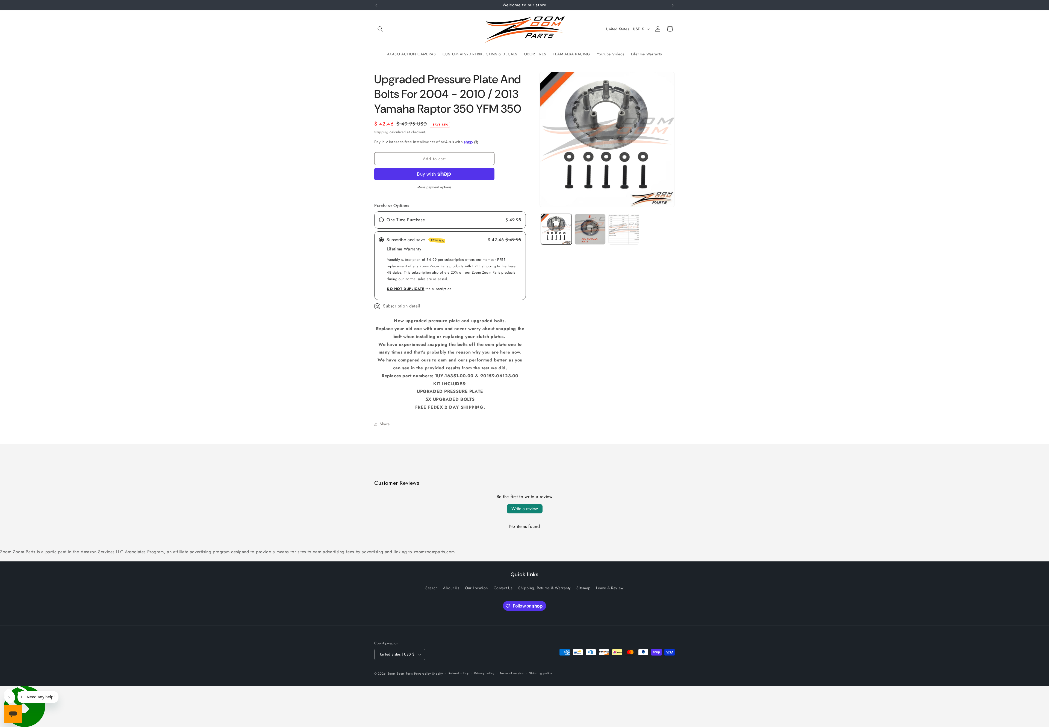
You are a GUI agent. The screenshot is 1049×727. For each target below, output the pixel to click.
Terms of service (511, 673)
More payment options (434, 187)
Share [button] (385, 424)
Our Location (476, 588)
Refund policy (458, 673)
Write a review (524, 508)
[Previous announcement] (376, 5)
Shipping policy (540, 673)
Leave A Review (609, 588)
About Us (451, 588)
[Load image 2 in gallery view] (589, 229)
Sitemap (583, 588)
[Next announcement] (673, 5)
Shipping (381, 132)
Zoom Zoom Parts (400, 673)
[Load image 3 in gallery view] (623, 229)
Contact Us (503, 588)
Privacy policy (484, 673)
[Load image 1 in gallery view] (556, 229)
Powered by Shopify (428, 673)
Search (431, 588)
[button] (380, 29)
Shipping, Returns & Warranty (544, 588)
